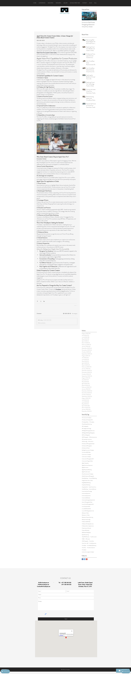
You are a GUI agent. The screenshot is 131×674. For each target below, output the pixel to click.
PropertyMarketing (85, 309)
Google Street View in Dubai (87, 259)
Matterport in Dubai (86, 293)
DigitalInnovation (85, 246)
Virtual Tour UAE (85, 322)
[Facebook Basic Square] (82, 338)
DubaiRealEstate (85, 257)
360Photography (85, 215)
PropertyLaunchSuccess (86, 306)
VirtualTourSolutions (91, 326)
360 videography (85, 205)
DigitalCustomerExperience (87, 244)
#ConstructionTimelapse (86, 196)
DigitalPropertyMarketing (87, 248)
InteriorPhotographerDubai (87, 280)
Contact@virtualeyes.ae (43, 365)
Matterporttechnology (86, 298)
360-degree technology (86, 207)
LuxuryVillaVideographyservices (88, 289)
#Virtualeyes (91, 200)
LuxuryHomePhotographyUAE (88, 283)
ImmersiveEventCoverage (87, 270)
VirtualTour (84, 326)
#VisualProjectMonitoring (87, 202)
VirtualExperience (92, 322)
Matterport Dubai (85, 291)
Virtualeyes (84, 328)
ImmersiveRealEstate (86, 276)
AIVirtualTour (90, 220)
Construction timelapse (86, 235)
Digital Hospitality (85, 241)
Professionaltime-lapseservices (88, 304)
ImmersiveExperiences (86, 274)
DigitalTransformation (86, 250)
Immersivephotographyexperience (88, 278)
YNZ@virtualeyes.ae (43, 363)
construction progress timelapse (88, 330)
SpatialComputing (85, 313)
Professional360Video (86, 300)
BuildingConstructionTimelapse (88, 228)
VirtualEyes (84, 324)
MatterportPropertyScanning (87, 296)
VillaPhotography (85, 319)
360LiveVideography (86, 213)
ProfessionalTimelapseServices (87, 302)
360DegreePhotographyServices (88, 209)
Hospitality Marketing (86, 263)
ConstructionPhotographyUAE (88, 237)
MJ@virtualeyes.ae (43, 361)
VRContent (87, 317)
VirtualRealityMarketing (91, 324)
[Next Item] (94, 16)
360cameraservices (93, 215)
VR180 (83, 317)
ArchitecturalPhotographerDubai (88, 222)
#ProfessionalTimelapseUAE (87, 198)
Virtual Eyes (91, 319)
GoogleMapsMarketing (86, 261)
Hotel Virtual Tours (92, 265)
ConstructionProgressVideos (87, 239)
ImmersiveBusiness (92, 267)
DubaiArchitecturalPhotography (88, 254)
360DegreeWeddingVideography (88, 211)
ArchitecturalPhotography (87, 224)
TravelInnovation (93, 315)
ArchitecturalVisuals (85, 226)
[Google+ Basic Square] (86, 338)
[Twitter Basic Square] (84, 338)
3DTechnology (84, 220)
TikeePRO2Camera (85, 315)
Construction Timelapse (86, 233)
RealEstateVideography (86, 311)
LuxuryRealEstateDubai (86, 287)
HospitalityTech (85, 265)
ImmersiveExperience (86, 272)
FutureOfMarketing (93, 257)
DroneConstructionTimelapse (87, 252)
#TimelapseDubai (85, 200)
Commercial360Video (86, 231)
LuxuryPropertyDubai (86, 285)
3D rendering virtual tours (87, 218)
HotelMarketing (85, 267)
